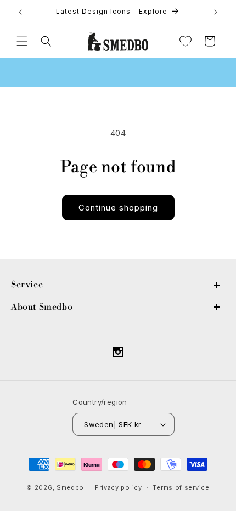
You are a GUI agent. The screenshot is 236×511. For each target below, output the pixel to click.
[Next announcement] (216, 12)
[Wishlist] (185, 41)
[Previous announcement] (20, 12)
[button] (22, 41)
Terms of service (181, 487)
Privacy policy (118, 487)
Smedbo (70, 487)
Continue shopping (118, 207)
